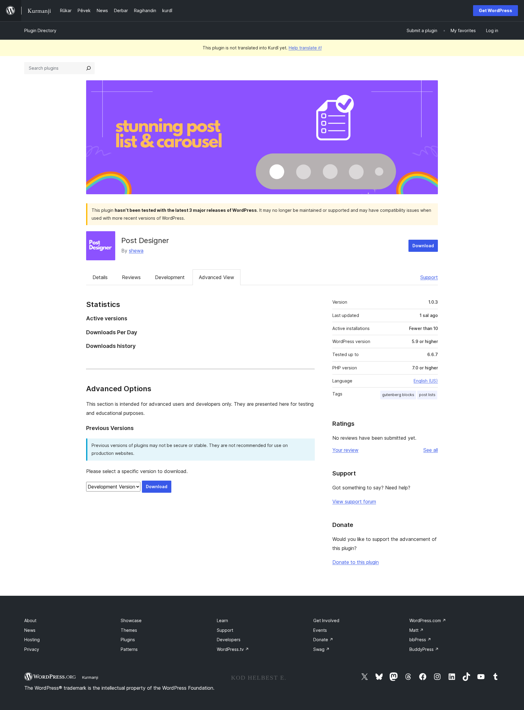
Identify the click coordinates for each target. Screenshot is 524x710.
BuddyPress (424, 649)
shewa (136, 251)
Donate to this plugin (355, 562)
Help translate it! (305, 47)
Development (170, 277)
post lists (427, 394)
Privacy (31, 649)
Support (429, 277)
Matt (416, 630)
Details (100, 277)
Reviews (131, 277)
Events (320, 630)
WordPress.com (427, 620)
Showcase (131, 620)
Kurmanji (90, 677)
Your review (345, 450)
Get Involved (326, 620)
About (30, 620)
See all (430, 450)
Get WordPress (495, 10)
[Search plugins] (88, 68)
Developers (228, 639)
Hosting (32, 639)
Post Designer (145, 240)
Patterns (129, 649)
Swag (321, 649)
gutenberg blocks (398, 394)
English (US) (426, 380)
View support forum (354, 501)
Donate (323, 639)
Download (423, 245)
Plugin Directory (40, 30)
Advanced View (216, 277)
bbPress (420, 639)
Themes (129, 630)
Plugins (128, 639)
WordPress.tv (233, 649)
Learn (222, 620)
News (29, 630)
